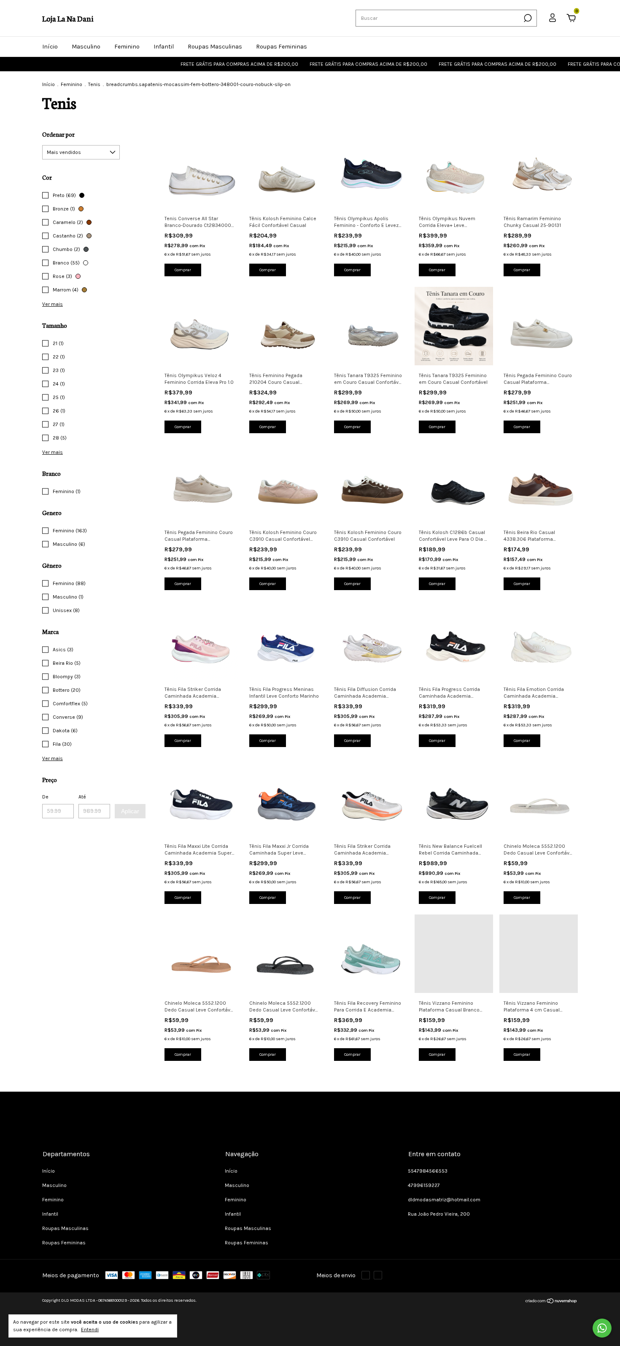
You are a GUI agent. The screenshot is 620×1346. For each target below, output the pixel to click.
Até (82, 797)
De (45, 797)
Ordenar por (58, 134)
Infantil (164, 46)
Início (50, 46)
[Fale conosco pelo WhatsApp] (602, 1328)
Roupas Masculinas (215, 46)
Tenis (94, 84)
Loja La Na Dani (67, 18)
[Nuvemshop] (551, 1302)
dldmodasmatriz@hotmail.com (444, 1200)
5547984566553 (427, 1171)
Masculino (86, 46)
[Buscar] (527, 18)
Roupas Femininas (281, 46)
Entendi (90, 1330)
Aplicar (130, 811)
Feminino (127, 46)
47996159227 (424, 1185)
